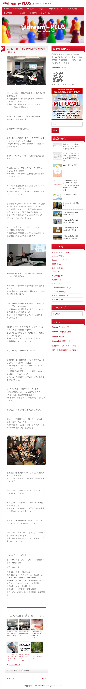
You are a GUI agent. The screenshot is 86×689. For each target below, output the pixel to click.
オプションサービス (59, 252)
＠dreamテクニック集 (60, 327)
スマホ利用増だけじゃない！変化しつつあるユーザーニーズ (36, 635)
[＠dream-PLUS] (27, 3)
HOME (6, 9)
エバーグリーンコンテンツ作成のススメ (36, 656)
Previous (10, 678)
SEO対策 (30, 9)
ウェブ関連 (8, 13)
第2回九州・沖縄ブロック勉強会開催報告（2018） (12, 634)
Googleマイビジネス (56, 9)
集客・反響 (72, 9)
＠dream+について (59, 67)
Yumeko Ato (28, 670)
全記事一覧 (45, 13)
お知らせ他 (56, 299)
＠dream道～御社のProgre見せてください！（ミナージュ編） (24, 657)
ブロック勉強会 (14, 665)
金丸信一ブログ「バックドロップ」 (66, 346)
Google (41, 9)
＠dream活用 (18, 9)
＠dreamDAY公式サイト (61, 341)
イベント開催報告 (58, 296)
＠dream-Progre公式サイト (62, 332)
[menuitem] (6, 9)
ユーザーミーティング (60, 288)
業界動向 (33, 13)
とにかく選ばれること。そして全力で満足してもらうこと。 (12, 657)
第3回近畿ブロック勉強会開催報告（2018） (24, 634)
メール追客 (21, 13)
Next (44, 678)
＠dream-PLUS (39, 686)
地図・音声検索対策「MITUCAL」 (65, 350)
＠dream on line (58, 336)
